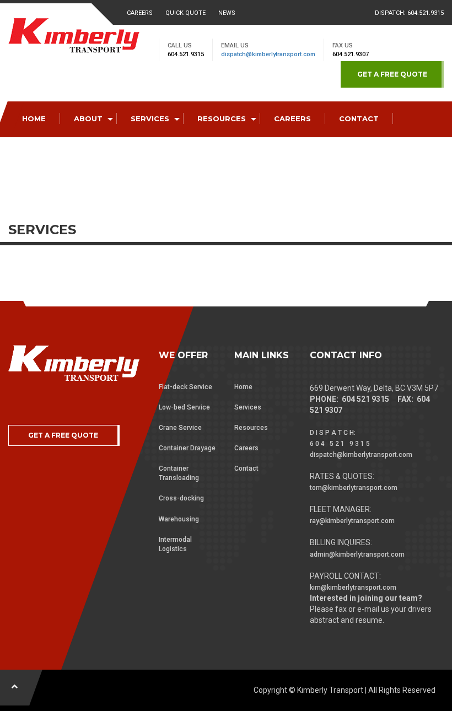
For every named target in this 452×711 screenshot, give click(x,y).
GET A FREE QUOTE (392, 74)
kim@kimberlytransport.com (353, 587)
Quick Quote (185, 13)
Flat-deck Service (185, 387)
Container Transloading (179, 473)
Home (243, 387)
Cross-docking (181, 498)
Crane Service (180, 428)
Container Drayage (187, 448)
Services (247, 407)
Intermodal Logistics (175, 544)
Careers (140, 13)
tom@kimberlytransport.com (353, 488)
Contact (246, 468)
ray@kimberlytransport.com (352, 521)
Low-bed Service (184, 407)
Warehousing (179, 519)
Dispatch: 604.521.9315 (409, 13)
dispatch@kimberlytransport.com (268, 54)
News (226, 13)
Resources (251, 428)
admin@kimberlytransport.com (357, 554)
